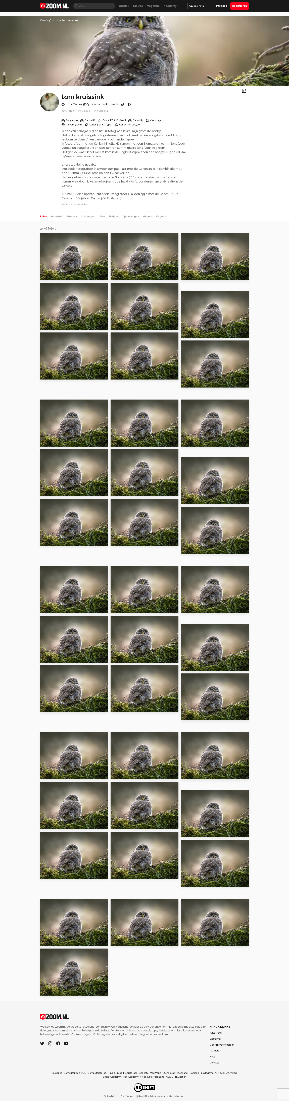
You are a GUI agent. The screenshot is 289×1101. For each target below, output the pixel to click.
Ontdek (124, 6)
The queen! (50, 542)
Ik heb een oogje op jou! (130, 942)
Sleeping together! (196, 775)
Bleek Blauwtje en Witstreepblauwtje (60, 325)
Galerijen (56, 216)
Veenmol (118, 775)
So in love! (49, 492)
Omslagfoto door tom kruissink (59, 20)
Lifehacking (169, 1073)
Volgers (147, 216)
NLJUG (169, 1076)
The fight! (119, 658)
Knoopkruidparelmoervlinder (201, 333)
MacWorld (155, 1073)
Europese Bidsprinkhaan (130, 375)
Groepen (71, 216)
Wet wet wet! (192, 550)
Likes (102, 216)
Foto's (43, 216)
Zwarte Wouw (122, 442)
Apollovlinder (192, 383)
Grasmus (47, 708)
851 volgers (84, 111)
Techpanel (182, 1073)
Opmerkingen (130, 216)
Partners (214, 1050)
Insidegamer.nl (209, 1073)
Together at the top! (127, 708)
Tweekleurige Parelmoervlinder (201, 276)
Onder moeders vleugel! (200, 609)
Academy (170, 6)
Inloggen (221, 6)
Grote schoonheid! (55, 375)
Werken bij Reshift (136, 1096)
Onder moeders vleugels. (201, 666)
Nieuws (138, 6)
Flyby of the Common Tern (60, 609)
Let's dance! (50, 825)
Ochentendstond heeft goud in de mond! (201, 883)
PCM (84, 1073)
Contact (214, 1062)
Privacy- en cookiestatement (167, 1096)
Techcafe (143, 1073)
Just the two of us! (55, 442)
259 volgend (101, 111)
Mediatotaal (130, 1073)
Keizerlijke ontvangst (127, 609)
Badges (113, 216)
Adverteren (216, 1033)
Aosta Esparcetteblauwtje (131, 325)
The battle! (191, 716)
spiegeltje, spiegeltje (128, 276)
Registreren (239, 6)
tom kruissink (55, 237)
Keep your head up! (196, 442)
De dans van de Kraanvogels (201, 942)
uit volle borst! (52, 942)
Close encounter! (54, 991)
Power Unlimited (227, 1073)
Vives (143, 1076)
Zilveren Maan (51, 658)
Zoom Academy (112, 1076)
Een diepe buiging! (126, 542)
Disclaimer (215, 1038)
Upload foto (196, 6)
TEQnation (180, 1076)
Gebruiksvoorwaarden (222, 1044)
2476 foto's (68, 111)
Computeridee (72, 1073)
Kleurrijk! (48, 276)
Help (212, 1056)
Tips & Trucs (115, 1073)
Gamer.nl (194, 1073)
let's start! (119, 875)
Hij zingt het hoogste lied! (131, 825)
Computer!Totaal (97, 1073)
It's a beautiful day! (126, 492)
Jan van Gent (192, 500)
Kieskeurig (56, 1073)
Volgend (161, 216)
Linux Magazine (155, 1076)
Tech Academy (130, 1076)
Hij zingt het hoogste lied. (60, 875)
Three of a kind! (53, 775)
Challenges (88, 216)
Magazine (153, 6)
